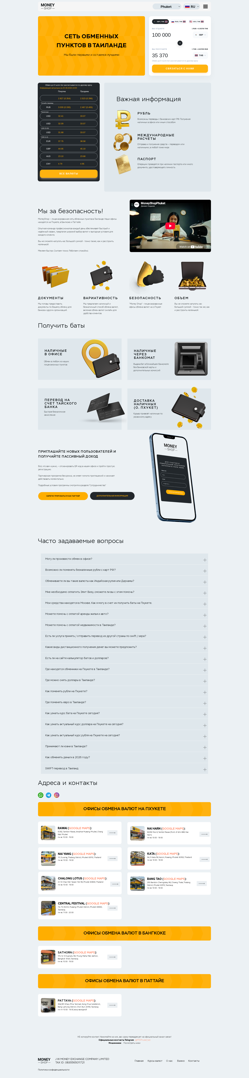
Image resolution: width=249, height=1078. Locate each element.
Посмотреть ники (131, 1043)
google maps (79, 828)
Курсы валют (155, 1061)
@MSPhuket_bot (142, 1040)
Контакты (193, 1061)
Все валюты (68, 173)
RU (193, 7)
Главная (139, 1061)
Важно (181, 1061)
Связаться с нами (180, 68)
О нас (169, 1061)
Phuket (166, 7)
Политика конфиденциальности (53, 1070)
